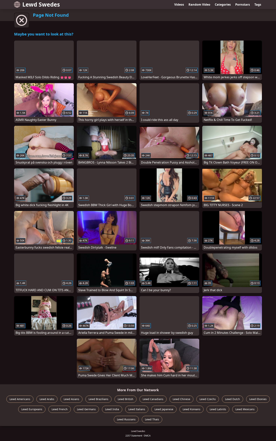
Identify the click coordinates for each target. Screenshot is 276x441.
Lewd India (112, 409)
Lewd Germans (86, 409)
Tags (257, 4)
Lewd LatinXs (218, 409)
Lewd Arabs (47, 399)
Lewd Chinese (181, 399)
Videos (179, 4)
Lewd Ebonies (258, 399)
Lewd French (60, 409)
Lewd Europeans (31, 409)
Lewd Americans (20, 399)
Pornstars (242, 4)
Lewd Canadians (153, 399)
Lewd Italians (136, 409)
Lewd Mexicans (245, 409)
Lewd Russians (126, 419)
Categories (223, 4)
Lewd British (125, 399)
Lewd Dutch (232, 399)
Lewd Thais (152, 419)
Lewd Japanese (164, 409)
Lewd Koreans (191, 409)
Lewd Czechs (208, 399)
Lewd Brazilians (98, 399)
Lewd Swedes (41, 4)
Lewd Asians (71, 399)
